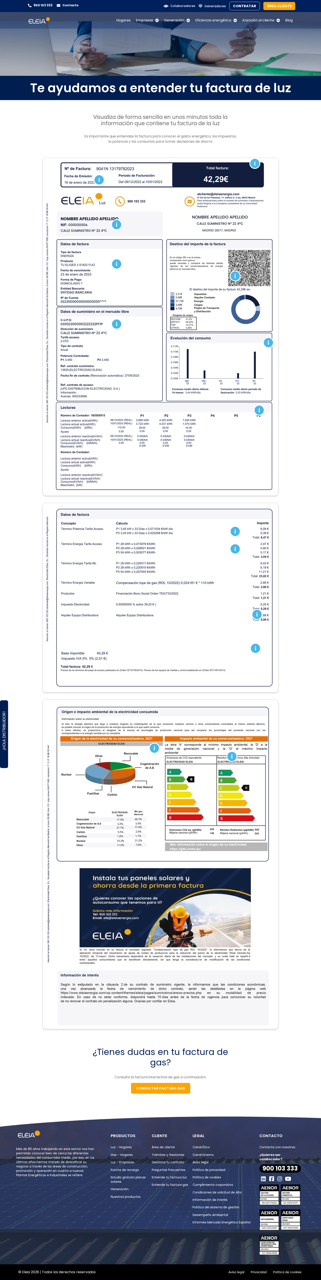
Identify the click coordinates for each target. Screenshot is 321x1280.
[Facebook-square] (272, 1178)
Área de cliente (163, 1147)
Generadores (215, 6)
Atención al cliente (258, 20)
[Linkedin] (263, 1178)
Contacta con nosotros (277, 1147)
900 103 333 (43, 5)
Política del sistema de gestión (216, 1207)
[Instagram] (280, 1178)
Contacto (70, 5)
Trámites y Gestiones (168, 1155)
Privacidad (259, 1272)
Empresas (144, 20)
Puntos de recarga (125, 1170)
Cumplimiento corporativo (213, 1185)
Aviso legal (201, 1162)
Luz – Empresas (122, 1162)
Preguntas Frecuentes (168, 1170)
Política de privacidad (209, 1170)
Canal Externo (203, 1155)
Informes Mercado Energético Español (221, 1222)
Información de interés (210, 1200)
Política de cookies (207, 1177)
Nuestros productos (126, 1197)
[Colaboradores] (166, 6)
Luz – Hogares (121, 1147)
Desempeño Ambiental (210, 1215)
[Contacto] (58, 5)
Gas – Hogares (122, 1155)
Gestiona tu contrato (168, 1162)
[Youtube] (288, 1178)
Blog (289, 20)
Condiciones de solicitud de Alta (217, 1192)
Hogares (123, 20)
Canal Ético (201, 1147)
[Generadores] (200, 6)
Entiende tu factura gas (170, 1185)
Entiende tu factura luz (169, 1177)
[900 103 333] (29, 5)
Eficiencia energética (213, 20)
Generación (174, 20)
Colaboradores (182, 6)
